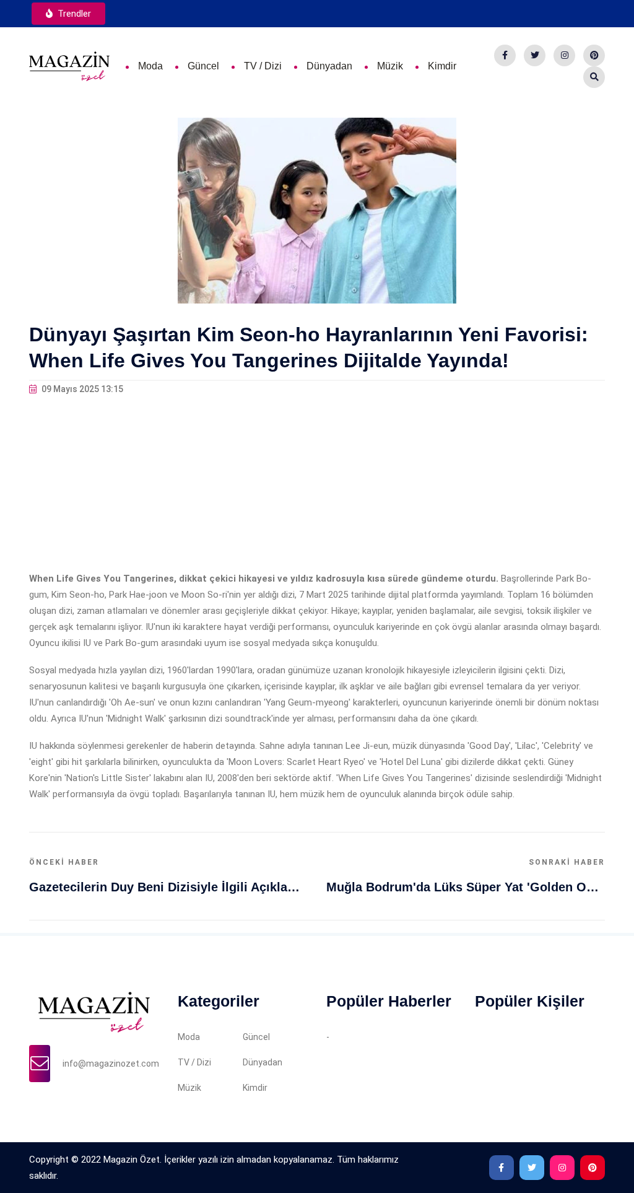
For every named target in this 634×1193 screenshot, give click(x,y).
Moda (150, 66)
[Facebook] (505, 55)
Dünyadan (329, 66)
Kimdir (442, 66)
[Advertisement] (317, 483)
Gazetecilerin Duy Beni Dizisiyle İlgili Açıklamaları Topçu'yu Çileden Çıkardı (168, 887)
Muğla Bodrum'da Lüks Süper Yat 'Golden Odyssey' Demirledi (465, 887)
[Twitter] (534, 55)
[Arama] (594, 77)
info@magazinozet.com (111, 1063)
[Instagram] (564, 55)
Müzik (390, 66)
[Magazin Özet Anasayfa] (69, 65)
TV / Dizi (263, 66)
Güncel (203, 66)
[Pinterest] (594, 55)
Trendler (73, 13)
